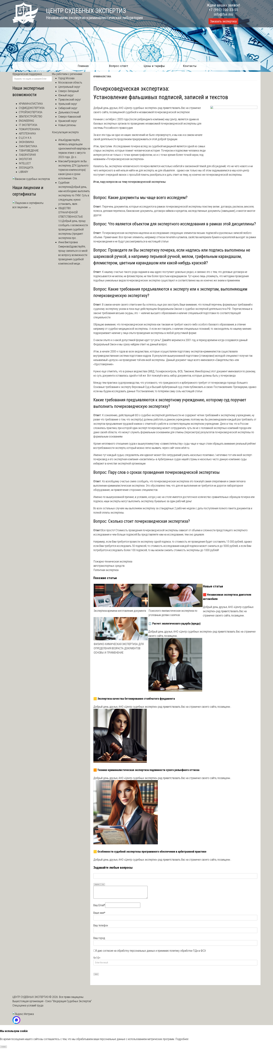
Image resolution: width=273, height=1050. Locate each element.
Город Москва (66, 78)
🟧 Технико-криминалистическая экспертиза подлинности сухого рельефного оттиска (146, 770)
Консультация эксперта (65, 132)
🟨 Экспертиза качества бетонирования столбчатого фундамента (134, 698)
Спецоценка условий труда (27, 1005)
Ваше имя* (99, 912)
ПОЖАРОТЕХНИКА (29, 129)
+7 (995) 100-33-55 (223, 10)
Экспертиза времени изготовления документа (120, 610)
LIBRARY (23, 171)
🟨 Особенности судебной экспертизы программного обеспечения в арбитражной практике (149, 851)
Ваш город (99, 938)
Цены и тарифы (154, 66)
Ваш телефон (100, 925)
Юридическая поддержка (27, 74)
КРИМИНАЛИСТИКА (102, 76)
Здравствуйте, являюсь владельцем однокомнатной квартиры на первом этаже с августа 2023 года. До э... (74, 148)
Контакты (190, 66)
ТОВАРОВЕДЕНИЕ (29, 150)
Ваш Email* (99, 905)
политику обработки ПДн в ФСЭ (188, 950)
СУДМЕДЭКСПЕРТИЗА (32, 108)
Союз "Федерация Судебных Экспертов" (68, 1001)
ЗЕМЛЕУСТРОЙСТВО (30, 116)
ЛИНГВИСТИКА (28, 146)
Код (103, 884)
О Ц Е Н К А (25, 137)
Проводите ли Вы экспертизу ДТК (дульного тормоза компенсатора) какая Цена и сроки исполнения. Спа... (73, 170)
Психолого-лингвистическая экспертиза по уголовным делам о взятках (173, 613)
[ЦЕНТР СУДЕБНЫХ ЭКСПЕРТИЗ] (25, 22)
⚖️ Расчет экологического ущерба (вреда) (174, 623)
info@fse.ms (223, 14)
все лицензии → (21, 207)
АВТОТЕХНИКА (27, 133)
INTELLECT (25, 163)
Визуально (97, 884)
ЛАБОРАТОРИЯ (27, 154)
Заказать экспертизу (223, 21)
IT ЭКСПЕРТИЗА (28, 125)
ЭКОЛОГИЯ (25, 159)
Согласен (3, 1046)
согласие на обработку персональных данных (129, 950)
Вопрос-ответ (118, 66)
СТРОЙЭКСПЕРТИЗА (30, 112)
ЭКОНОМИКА (26, 142)
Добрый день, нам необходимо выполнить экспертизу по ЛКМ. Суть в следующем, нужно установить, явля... (74, 195)
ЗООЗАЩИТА (26, 167)
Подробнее (181, 1039)
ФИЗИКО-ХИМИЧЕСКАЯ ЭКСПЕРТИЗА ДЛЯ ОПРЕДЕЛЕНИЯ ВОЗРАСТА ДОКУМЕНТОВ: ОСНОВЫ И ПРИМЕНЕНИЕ (119, 648)
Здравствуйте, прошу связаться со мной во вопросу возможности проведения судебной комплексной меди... (72, 255)
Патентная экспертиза (105, 570)
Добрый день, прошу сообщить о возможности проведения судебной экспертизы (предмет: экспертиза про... (73, 229)
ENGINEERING (26, 120)
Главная (83, 66)
